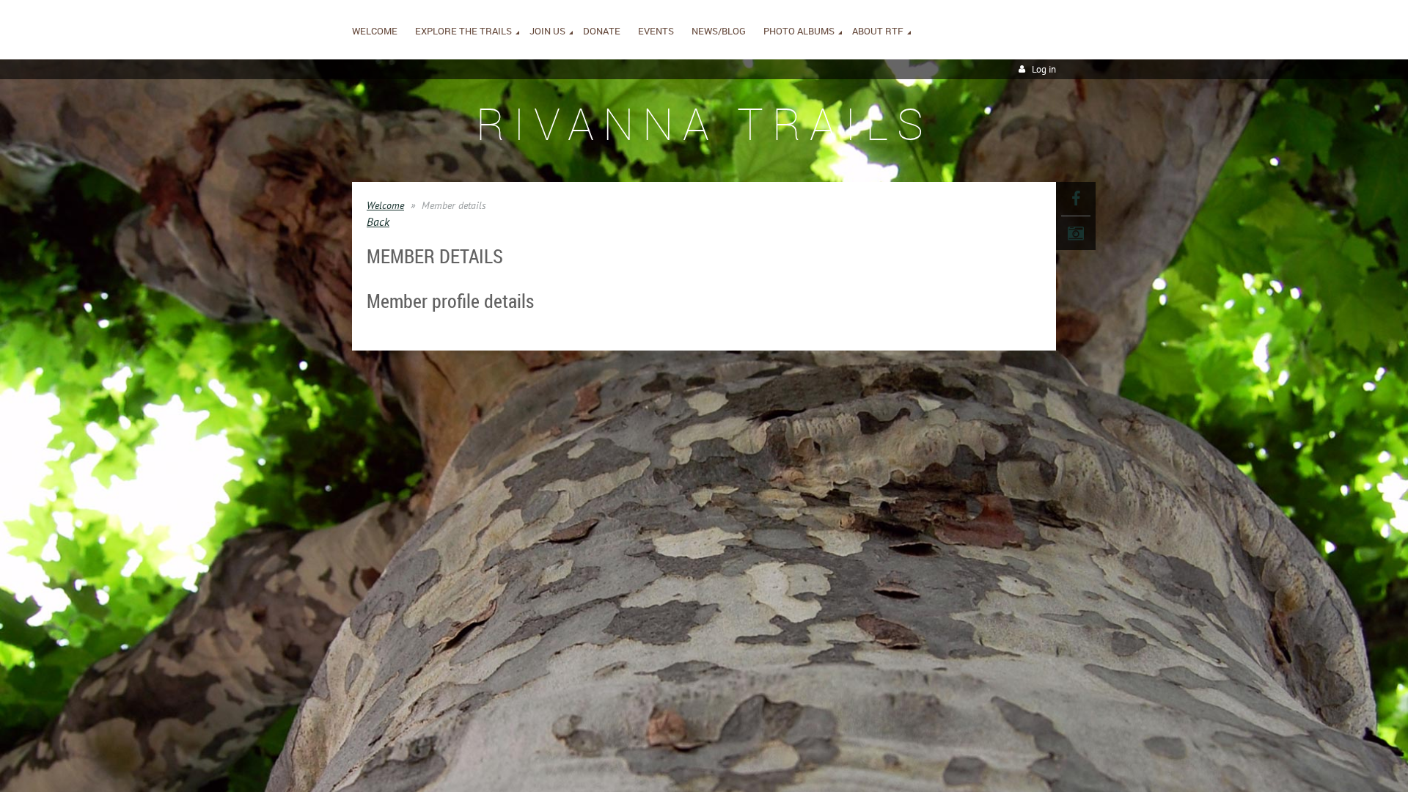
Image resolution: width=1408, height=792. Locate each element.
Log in (1044, 69)
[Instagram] (1075, 233)
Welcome (385, 205)
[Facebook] (1075, 199)
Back (378, 221)
